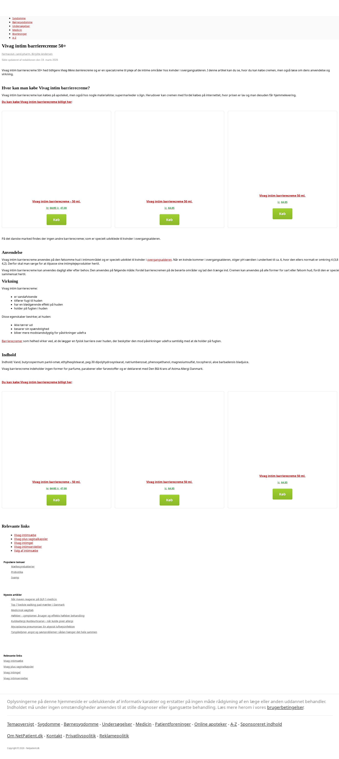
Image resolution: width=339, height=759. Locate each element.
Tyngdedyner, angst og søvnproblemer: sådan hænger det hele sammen (54, 632)
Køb (56, 219)
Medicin (17, 30)
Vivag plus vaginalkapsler (31, 539)
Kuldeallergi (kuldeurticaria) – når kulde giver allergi (42, 621)
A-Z (14, 37)
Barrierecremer (12, 341)
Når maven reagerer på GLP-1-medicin (34, 599)
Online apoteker (210, 724)
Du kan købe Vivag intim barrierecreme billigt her (37, 102)
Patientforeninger (173, 724)
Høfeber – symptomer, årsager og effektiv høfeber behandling (48, 615)
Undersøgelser (21, 26)
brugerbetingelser (285, 707)
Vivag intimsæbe (25, 535)
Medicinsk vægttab (22, 610)
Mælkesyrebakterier (23, 566)
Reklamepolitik (114, 736)
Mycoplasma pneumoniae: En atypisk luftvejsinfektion (43, 626)
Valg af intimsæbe (26, 550)
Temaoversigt (20, 724)
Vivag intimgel (23, 543)
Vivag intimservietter (28, 547)
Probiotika (17, 572)
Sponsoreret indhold (261, 724)
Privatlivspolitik (81, 736)
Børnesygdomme (22, 22)
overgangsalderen (159, 260)
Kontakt (54, 736)
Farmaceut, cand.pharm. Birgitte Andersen (27, 54)
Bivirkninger (19, 33)
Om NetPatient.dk (25, 736)
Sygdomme (19, 18)
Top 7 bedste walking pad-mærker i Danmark (37, 604)
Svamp (15, 577)
